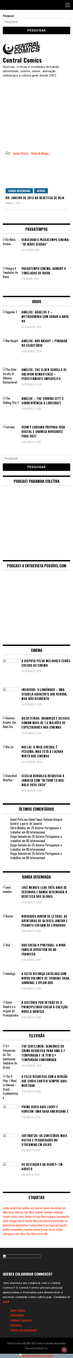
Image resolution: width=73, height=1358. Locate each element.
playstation (9, 1225)
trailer (59, 1229)
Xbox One (25, 1234)
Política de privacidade (23, 1330)
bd (64, 1208)
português (61, 1225)
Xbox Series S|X (39, 1234)
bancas (38, 1208)
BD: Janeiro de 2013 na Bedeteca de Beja (35, 198)
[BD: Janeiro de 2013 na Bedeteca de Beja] (36, 172)
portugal (50, 1225)
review (36, 1229)
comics (6, 1216)
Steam (44, 1229)
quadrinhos (17, 1229)
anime (6, 1208)
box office (29, 1212)
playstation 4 (23, 1225)
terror (51, 1229)
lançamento (63, 1216)
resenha (28, 1229)
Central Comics (22, 60)
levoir (6, 1221)
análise (26, 1208)
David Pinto (16, 819)
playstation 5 (38, 1225)
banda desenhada (52, 1208)
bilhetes (19, 1212)
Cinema (39, 1212)
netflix (28, 1221)
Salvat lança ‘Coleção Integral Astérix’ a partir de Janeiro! (36, 821)
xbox (17, 1234)
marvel (21, 1221)
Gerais (41, 191)
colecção (58, 1212)
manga (13, 1221)
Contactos (16, 1325)
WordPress (42, 1348)
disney (28, 1216)
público (6, 1229)
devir (21, 1216)
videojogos (8, 1234)
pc (66, 1221)
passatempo (57, 1221)
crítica (14, 1216)
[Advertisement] (36, 112)
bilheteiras (8, 1212)
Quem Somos (17, 1310)
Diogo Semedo (18, 836)
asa (32, 1208)
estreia (36, 1216)
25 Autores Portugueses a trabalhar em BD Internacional (35, 830)
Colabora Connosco (21, 1320)
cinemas (48, 1212)
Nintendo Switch (42, 1221)
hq (48, 1216)
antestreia (15, 1208)
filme (43, 1216)
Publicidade (17, 1315)
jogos (53, 1216)
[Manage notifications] (64, 1350)
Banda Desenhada (19, 191)
